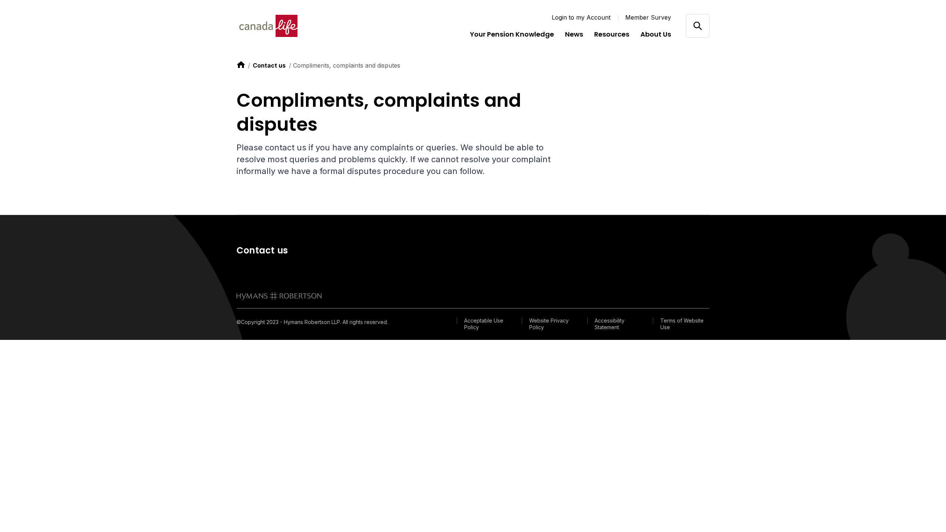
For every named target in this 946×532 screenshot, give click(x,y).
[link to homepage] (279, 295)
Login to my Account (581, 17)
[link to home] (240, 64)
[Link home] (280, 26)
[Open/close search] (697, 25)
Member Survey (648, 17)
